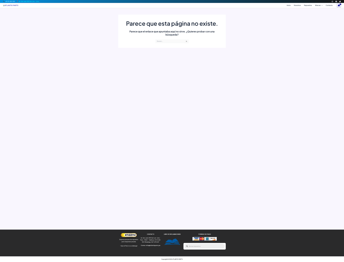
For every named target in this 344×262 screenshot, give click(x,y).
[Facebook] (336, 1)
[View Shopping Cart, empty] (339, 5)
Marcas (318, 5)
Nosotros (297, 5)
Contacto (329, 5)
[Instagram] (332, 1)
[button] (321, 5)
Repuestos (308, 5)
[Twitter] (340, 1)
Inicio (289, 5)
